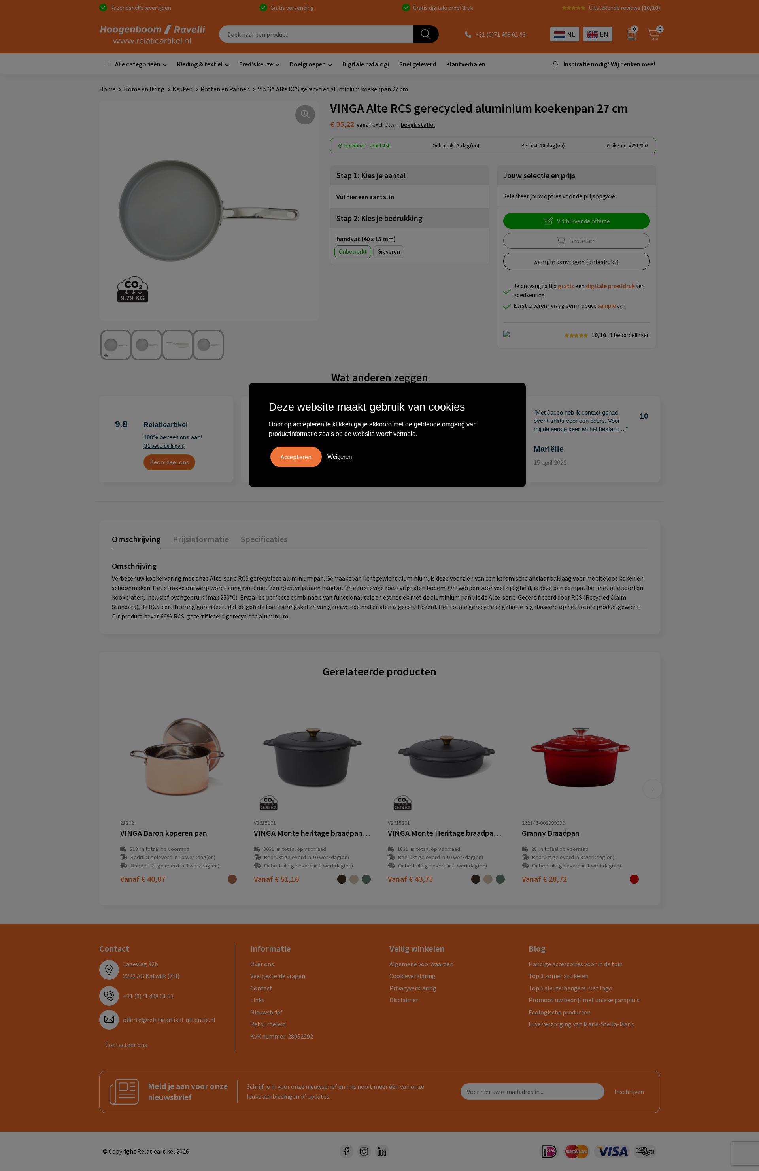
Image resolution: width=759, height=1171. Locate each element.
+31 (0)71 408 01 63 (500, 34)
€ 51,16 (276, 879)
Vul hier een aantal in (365, 197)
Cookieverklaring (412, 976)
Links (257, 1000)
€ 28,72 (544, 879)
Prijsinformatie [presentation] (201, 539)
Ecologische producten (560, 1012)
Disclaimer (403, 1000)
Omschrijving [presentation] (136, 539)
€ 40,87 (142, 879)
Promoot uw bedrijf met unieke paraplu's (584, 1000)
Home (107, 89)
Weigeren (339, 456)
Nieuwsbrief (266, 1012)
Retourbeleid (268, 1024)
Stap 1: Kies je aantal (371, 175)
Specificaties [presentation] (264, 539)
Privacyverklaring (412, 988)
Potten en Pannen (225, 89)
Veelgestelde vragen (277, 976)
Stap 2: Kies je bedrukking (379, 218)
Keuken (182, 89)
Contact (261, 988)
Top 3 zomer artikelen (559, 976)
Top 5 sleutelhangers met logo (570, 988)
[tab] (136, 541)
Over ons (262, 964)
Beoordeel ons (169, 462)
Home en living (144, 89)
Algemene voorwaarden (421, 964)
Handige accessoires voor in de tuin (576, 964)
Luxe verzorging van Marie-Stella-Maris (581, 1024)
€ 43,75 (410, 879)
